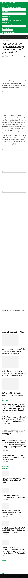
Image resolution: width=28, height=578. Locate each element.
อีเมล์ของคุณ (5, 28)
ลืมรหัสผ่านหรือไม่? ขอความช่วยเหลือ (12, 21)
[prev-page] (2, 399)
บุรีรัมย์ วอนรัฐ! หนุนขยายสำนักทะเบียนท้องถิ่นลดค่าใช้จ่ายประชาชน (13, 496)
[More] (17, 58)
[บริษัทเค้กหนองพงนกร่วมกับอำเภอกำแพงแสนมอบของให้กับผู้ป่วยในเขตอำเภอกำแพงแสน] (14, 362)
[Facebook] (3, 58)
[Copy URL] (13, 58)
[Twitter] (6, 58)
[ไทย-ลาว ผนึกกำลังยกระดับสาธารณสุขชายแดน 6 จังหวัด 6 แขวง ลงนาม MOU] (14, 506)
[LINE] (10, 58)
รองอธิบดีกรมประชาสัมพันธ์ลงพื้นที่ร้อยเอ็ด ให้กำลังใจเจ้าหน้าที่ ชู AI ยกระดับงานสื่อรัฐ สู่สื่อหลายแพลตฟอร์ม (13, 531)
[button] (2, 37)
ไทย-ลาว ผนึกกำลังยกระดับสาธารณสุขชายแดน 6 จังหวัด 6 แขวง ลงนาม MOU (12, 513)
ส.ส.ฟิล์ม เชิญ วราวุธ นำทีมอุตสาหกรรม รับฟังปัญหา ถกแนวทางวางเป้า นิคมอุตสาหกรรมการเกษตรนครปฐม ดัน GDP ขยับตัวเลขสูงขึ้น (14, 550)
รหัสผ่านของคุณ (6, 17)
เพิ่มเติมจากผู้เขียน (18, 332)
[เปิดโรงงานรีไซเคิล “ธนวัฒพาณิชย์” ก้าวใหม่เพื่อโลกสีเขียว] (14, 384)
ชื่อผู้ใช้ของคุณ (6, 11)
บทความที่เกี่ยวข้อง (7, 332)
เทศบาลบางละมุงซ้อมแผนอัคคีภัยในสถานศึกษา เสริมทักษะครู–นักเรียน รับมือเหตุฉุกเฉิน (14, 351)
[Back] (2, 4)
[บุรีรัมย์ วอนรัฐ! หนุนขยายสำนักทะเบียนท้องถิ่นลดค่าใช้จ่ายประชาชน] (14, 490)
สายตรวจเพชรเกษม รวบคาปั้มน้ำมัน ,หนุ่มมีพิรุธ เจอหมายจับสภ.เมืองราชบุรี (13, 480)
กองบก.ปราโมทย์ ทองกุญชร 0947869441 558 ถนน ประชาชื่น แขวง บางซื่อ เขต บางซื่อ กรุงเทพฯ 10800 (14, 55)
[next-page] (3, 399)
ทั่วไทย (7, 40)
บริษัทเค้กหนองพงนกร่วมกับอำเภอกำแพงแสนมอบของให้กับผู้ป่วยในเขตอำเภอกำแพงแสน (14, 373)
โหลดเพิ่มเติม (5, 466)
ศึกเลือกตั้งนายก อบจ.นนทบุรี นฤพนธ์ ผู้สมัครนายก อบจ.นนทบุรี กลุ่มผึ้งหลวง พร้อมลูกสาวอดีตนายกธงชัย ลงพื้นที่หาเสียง (14, 420)
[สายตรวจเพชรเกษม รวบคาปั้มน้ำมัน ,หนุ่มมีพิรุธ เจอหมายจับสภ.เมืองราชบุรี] (14, 473)
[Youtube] (3, 573)
